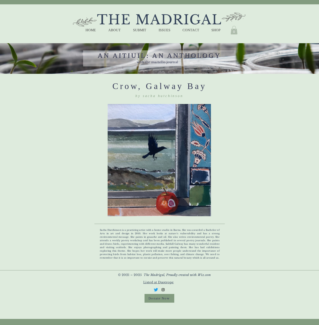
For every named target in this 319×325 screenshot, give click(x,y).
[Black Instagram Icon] (163, 290)
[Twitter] (156, 290)
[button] (234, 30)
